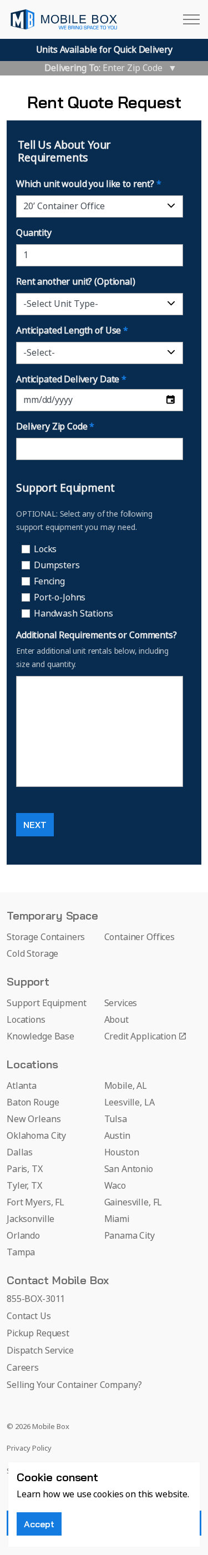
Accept (39, 1523)
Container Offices (139, 937)
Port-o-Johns (59, 597)
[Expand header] (191, 19)
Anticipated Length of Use (72, 330)
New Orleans (33, 1119)
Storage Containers (46, 937)
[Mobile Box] (63, 19)
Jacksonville (30, 1219)
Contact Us (29, 1316)
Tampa (21, 1252)
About (116, 1020)
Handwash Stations (73, 613)
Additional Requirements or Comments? (96, 635)
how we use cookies (83, 1494)
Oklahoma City (36, 1136)
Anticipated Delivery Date (71, 379)
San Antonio (128, 1169)
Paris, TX (25, 1169)
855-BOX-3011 (36, 1299)
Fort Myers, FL (35, 1202)
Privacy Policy (29, 1448)
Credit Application (140, 1036)
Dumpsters (57, 565)
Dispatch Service (40, 1350)
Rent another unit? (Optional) (75, 282)
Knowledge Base (40, 1036)
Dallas (20, 1152)
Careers (23, 1368)
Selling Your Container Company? (74, 1385)
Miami (116, 1219)
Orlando (23, 1236)
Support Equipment (46, 1003)
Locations (26, 1020)
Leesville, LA (129, 1102)
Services (121, 1003)
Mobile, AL (126, 1086)
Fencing (49, 581)
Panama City (129, 1236)
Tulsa (115, 1119)
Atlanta (22, 1086)
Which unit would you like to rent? (88, 184)
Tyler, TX (24, 1186)
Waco (115, 1186)
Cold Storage (32, 954)
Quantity (34, 233)
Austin (117, 1136)
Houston (121, 1152)
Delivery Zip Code (55, 426)
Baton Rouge (33, 1102)
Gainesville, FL (133, 1202)
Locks (45, 549)
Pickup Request (38, 1333)
